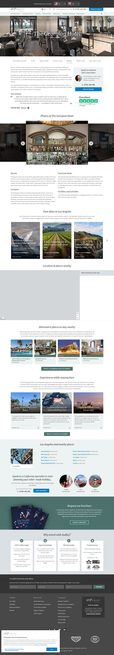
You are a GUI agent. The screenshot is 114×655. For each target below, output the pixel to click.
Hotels (69, 61)
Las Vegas (76, 457)
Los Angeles (16, 466)
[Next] (107, 240)
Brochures (80, 14)
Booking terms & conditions (66, 604)
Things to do (80, 61)
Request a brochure (79, 522)
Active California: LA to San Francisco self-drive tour (56, 244)
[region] (40, 295)
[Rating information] (28, 108)
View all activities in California (57, 434)
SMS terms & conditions (65, 607)
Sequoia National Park (48, 463)
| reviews (87, 104)
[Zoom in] (78, 313)
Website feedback (14, 607)
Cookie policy (61, 613)
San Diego (44, 457)
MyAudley (12, 604)
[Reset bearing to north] (78, 318)
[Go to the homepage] (17, 9)
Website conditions (63, 601)
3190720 (70, 651)
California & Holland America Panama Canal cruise (24, 243)
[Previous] (7, 240)
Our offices (12, 601)
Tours (33, 61)
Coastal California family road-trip (84, 246)
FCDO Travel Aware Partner (92, 549)
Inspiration (46, 14)
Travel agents (38, 613)
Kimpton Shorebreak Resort (68, 359)
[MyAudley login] (54, 9)
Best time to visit (95, 61)
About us (56, 14)
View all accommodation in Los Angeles (57, 368)
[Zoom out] (78, 315)
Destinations (15, 14)
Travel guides (44, 61)
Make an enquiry (88, 89)
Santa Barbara (45, 451)
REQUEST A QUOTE (96, 9)
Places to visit (58, 61)
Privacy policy (62, 610)
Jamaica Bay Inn (41, 359)
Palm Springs (45, 454)
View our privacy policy (40, 645)
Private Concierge (69, 14)
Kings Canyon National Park (82, 454)
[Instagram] (54, 629)
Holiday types (27, 14)
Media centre (61, 622)
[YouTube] (59, 629)
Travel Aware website (40, 607)
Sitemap (11, 610)
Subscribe (99, 587)
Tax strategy (61, 619)
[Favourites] (50, 9)
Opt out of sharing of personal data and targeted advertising (14, 649)
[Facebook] (49, 629)
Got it (51, 649)
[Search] (101, 13)
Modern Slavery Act (63, 616)
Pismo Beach (45, 460)
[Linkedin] (64, 629)
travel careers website (93, 614)
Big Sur (75, 460)
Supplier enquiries (39, 610)
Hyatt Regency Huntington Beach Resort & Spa (21, 359)
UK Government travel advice (42, 604)
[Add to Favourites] (109, 20)
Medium (24, 108)
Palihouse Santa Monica (91, 359)
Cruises (38, 14)
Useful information (39, 601)
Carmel (75, 463)
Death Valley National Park (81, 451)
